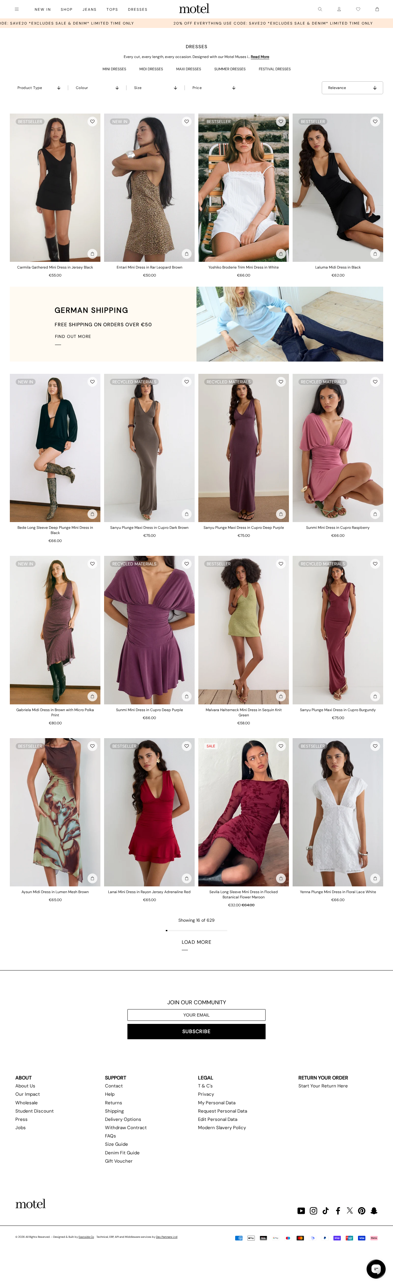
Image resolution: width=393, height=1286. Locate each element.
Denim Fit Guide (122, 1153)
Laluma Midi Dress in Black (338, 267)
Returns (113, 1103)
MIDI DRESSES (151, 69)
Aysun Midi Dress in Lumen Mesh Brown (55, 891)
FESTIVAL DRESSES (275, 69)
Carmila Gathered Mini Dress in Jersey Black (55, 267)
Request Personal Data (222, 1111)
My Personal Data (216, 1103)
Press (21, 1119)
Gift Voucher (119, 1161)
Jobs (20, 1128)
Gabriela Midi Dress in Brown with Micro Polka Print (55, 712)
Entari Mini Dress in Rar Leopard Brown (149, 267)
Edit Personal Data (217, 1119)
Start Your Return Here (323, 1086)
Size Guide (116, 1144)
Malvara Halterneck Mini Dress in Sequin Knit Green (244, 712)
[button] (92, 121)
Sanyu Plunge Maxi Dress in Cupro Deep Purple (244, 527)
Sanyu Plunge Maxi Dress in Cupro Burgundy (338, 709)
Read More (260, 56)
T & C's (205, 1086)
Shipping (114, 1111)
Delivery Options (123, 1119)
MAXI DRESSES (188, 69)
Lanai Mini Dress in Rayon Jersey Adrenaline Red (149, 891)
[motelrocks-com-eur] (194, 9)
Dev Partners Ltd (166, 1237)
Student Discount (34, 1111)
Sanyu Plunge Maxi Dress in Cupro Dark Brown (149, 527)
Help (110, 1094)
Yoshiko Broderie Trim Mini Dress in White (243, 267)
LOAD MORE (197, 942)
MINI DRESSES (114, 69)
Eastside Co (86, 1237)
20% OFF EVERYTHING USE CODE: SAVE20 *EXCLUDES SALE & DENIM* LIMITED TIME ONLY (182, 23)
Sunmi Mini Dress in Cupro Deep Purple (149, 709)
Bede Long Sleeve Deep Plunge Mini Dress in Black (55, 530)
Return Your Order (323, 1078)
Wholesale (26, 1103)
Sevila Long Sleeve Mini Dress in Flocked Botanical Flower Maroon (243, 894)
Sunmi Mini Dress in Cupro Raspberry (338, 527)
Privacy (206, 1094)
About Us (25, 1086)
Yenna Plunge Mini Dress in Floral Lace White (338, 891)
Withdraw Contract (126, 1128)
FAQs (110, 1136)
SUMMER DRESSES (230, 69)
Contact (114, 1086)
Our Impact (27, 1094)
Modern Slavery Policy (222, 1128)
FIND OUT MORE (73, 336)
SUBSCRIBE (196, 1031)
